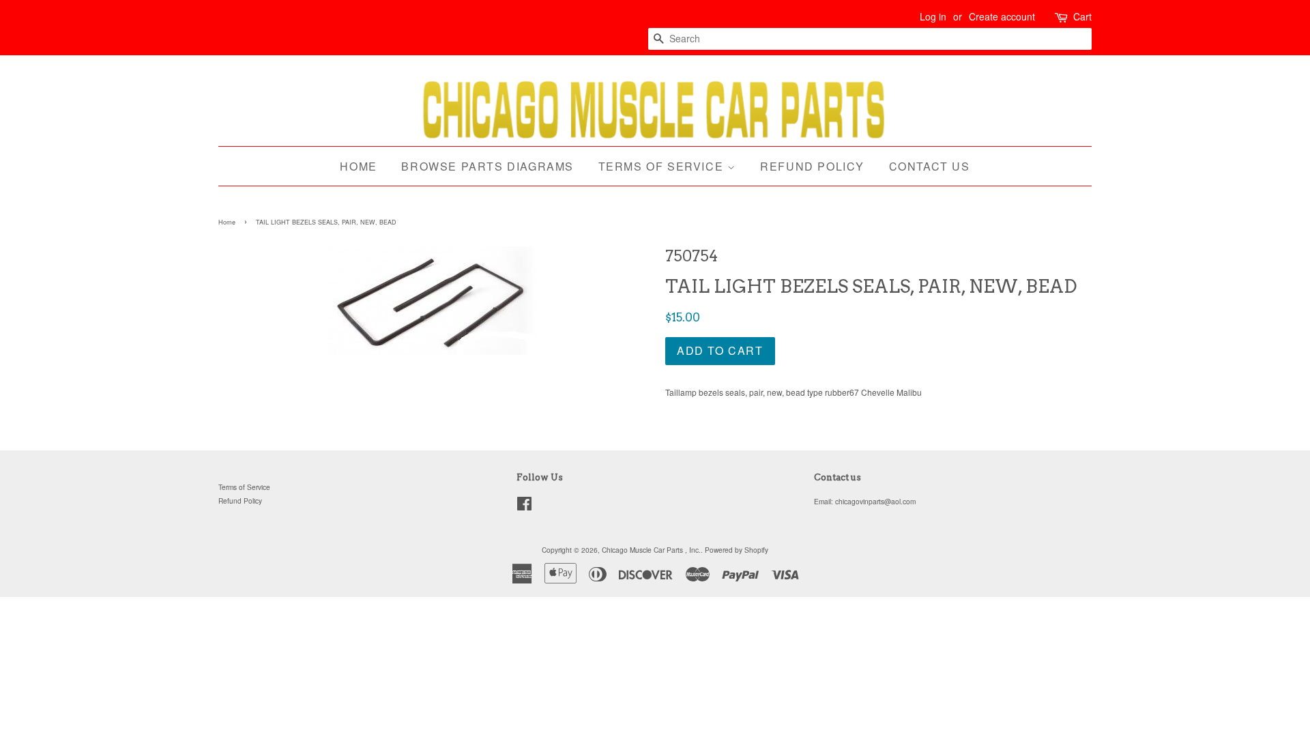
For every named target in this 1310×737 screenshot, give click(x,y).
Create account (1002, 16)
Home (358, 166)
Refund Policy (812, 166)
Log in (933, 16)
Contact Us (929, 166)
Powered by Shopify (736, 550)
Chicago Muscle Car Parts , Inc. (651, 550)
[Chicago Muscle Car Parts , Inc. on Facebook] (524, 507)
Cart (1082, 16)
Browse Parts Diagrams (487, 166)
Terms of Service (662, 166)
